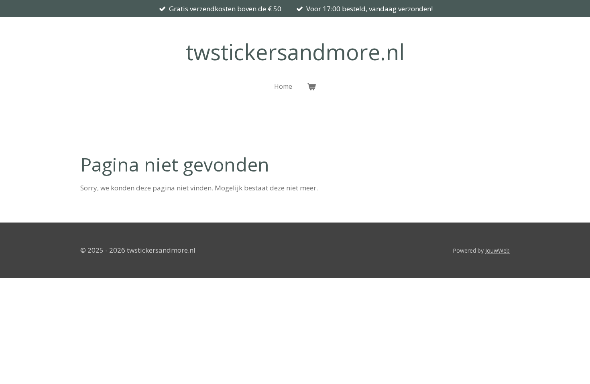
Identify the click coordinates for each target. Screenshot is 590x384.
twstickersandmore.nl (295, 52)
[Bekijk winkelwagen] (311, 86)
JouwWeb (497, 250)
